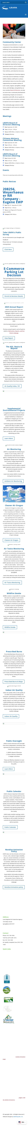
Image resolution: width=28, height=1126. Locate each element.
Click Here (8, 249)
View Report (8, 338)
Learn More (8, 438)
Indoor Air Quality (10, 716)
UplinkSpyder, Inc (18, 1116)
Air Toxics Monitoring (12, 583)
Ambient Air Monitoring (13, 481)
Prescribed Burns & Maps (13, 682)
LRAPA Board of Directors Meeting (11, 124)
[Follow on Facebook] (4, 928)
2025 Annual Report (14, 307)
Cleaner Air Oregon (11, 540)
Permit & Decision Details (13, 296)
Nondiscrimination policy (13, 887)
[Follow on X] (7, 928)
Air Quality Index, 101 (12, 386)
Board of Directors (15, 90)
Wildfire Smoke (9, 627)
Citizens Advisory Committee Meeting (12, 139)
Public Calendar (10, 827)
